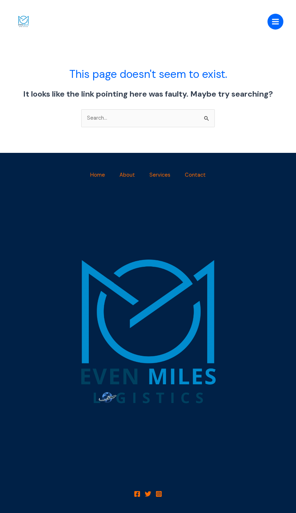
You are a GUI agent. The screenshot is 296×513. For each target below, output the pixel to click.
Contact (195, 175)
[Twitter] (148, 494)
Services (159, 175)
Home (97, 175)
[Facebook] (137, 494)
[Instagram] (159, 494)
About (127, 175)
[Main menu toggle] (275, 22)
